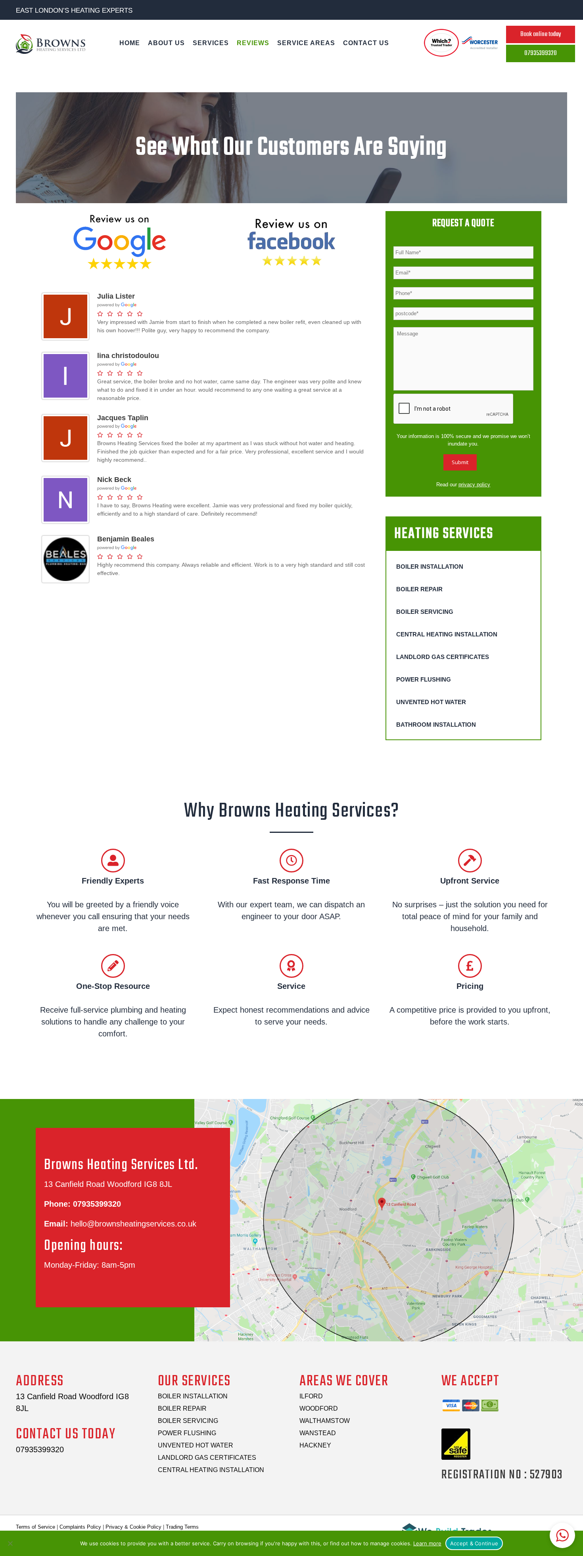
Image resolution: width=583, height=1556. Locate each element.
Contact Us (366, 43)
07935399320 (97, 1204)
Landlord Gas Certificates (442, 656)
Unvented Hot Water (431, 702)
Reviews (253, 43)
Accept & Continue (474, 1543)
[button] (562, 1535)
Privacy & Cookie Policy (133, 1527)
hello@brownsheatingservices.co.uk (133, 1223)
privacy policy (474, 485)
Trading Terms (182, 1527)
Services (211, 43)
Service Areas (306, 43)
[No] (10, 1543)
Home (129, 43)
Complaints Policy (80, 1527)
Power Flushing (423, 679)
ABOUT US (166, 43)
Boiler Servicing (424, 611)
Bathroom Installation (436, 724)
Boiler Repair (419, 589)
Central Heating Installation (446, 634)
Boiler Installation (429, 566)
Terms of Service (35, 1527)
